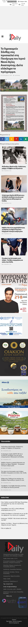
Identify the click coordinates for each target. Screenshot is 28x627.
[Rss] (16, 1)
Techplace (14, 619)
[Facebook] (8, 1)
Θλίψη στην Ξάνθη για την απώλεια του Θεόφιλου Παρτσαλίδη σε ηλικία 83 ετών (12, 479)
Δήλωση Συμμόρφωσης (14, 622)
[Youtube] (14, 1)
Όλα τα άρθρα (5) (6, 528)
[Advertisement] (14, 18)
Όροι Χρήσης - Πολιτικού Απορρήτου (14, 621)
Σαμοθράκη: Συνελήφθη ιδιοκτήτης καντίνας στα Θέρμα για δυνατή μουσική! (13, 486)
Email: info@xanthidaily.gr (10, 586)
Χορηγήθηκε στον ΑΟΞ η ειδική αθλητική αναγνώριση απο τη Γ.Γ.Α (12, 509)
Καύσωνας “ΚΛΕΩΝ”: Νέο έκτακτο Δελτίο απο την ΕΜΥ (14, 519)
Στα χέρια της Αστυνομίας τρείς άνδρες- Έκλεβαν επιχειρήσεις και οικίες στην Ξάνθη (12, 260)
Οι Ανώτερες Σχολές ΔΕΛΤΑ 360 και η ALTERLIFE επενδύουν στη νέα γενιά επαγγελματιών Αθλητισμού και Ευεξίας (12, 455)
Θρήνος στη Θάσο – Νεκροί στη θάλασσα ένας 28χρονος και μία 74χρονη (14, 524)
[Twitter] (10, 1)
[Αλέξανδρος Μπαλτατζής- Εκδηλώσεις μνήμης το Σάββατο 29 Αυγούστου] (14, 155)
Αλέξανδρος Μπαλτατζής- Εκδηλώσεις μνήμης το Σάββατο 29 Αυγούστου (12, 447)
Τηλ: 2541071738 (8, 584)
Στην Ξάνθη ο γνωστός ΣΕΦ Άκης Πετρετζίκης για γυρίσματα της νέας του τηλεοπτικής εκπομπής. (14, 503)
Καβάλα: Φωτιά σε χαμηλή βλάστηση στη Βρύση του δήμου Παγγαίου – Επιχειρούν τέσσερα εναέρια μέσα (13, 229)
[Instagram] (12, 1)
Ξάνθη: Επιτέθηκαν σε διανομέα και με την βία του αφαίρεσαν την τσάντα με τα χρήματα (14, 514)
